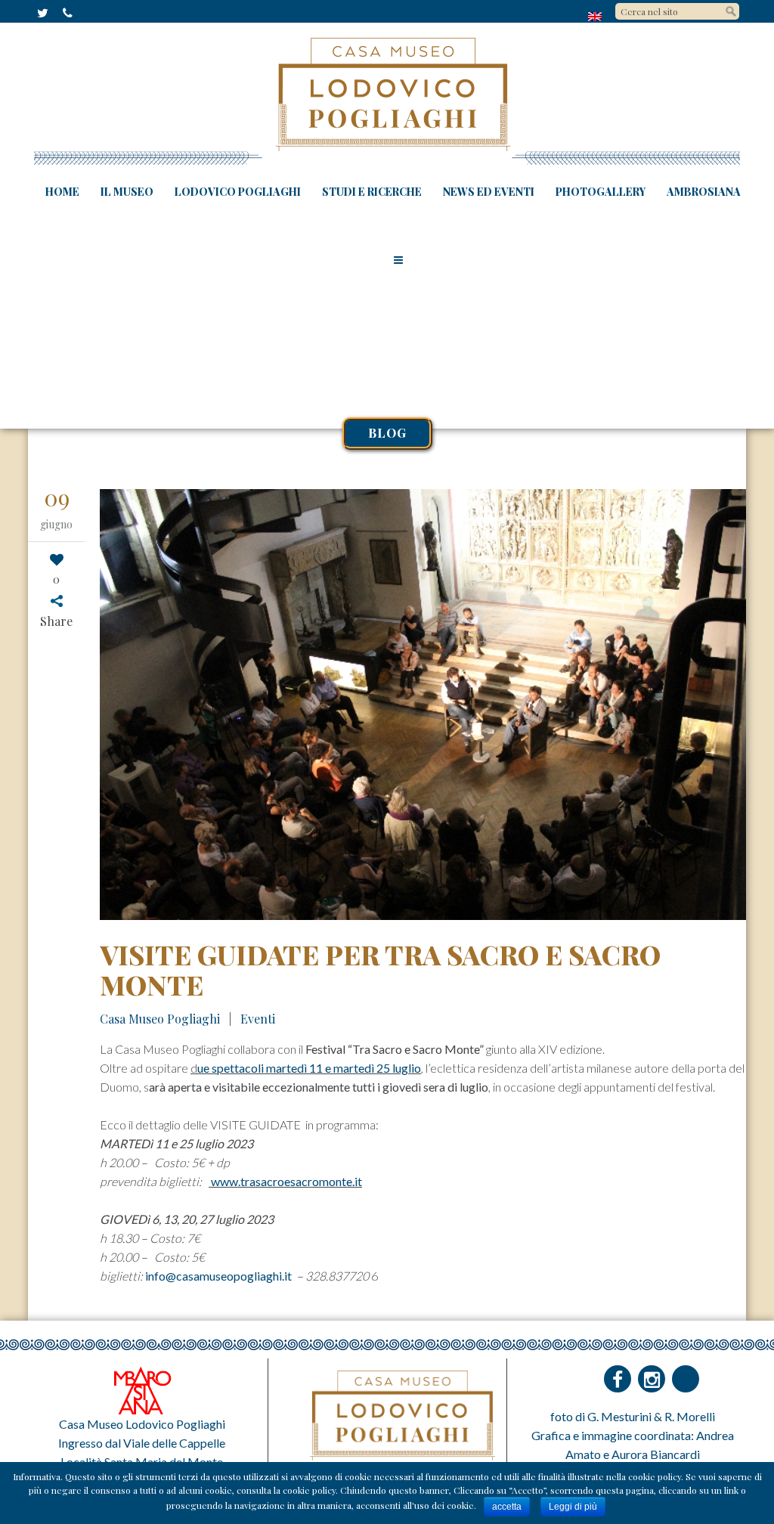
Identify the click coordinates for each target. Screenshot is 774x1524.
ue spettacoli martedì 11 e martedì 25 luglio (309, 1068)
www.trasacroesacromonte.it (285, 1181)
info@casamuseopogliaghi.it (219, 1275)
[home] (595, 16)
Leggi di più (573, 1506)
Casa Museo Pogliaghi (160, 1019)
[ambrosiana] (142, 1389)
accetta (507, 1506)
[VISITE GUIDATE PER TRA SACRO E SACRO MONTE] (423, 704)
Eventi (257, 1019)
